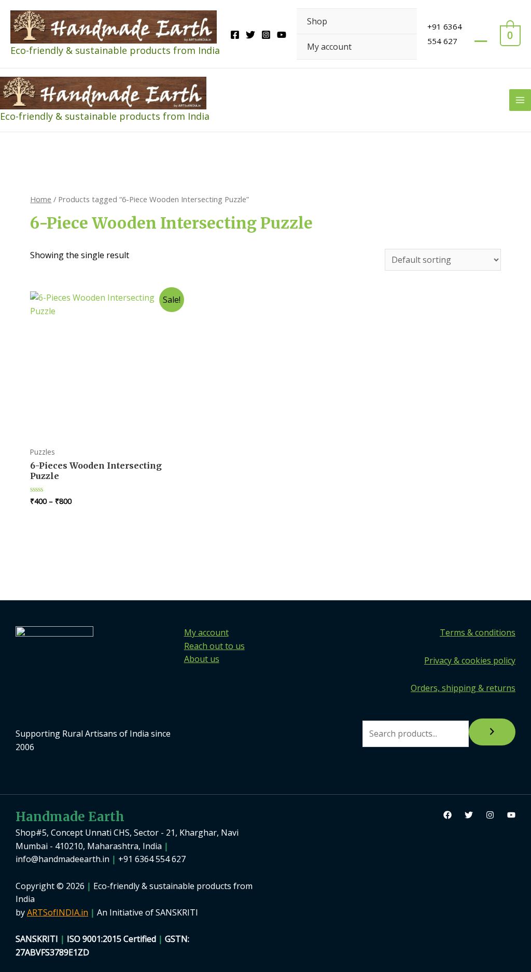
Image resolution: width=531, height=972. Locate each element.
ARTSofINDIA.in (57, 912)
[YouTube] (281, 34)
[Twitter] (250, 34)
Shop (317, 21)
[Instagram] (266, 34)
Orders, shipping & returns (463, 688)
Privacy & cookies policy (469, 660)
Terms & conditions (477, 632)
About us (201, 659)
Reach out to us (214, 646)
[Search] (492, 732)
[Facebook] (235, 34)
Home (40, 199)
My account (329, 46)
